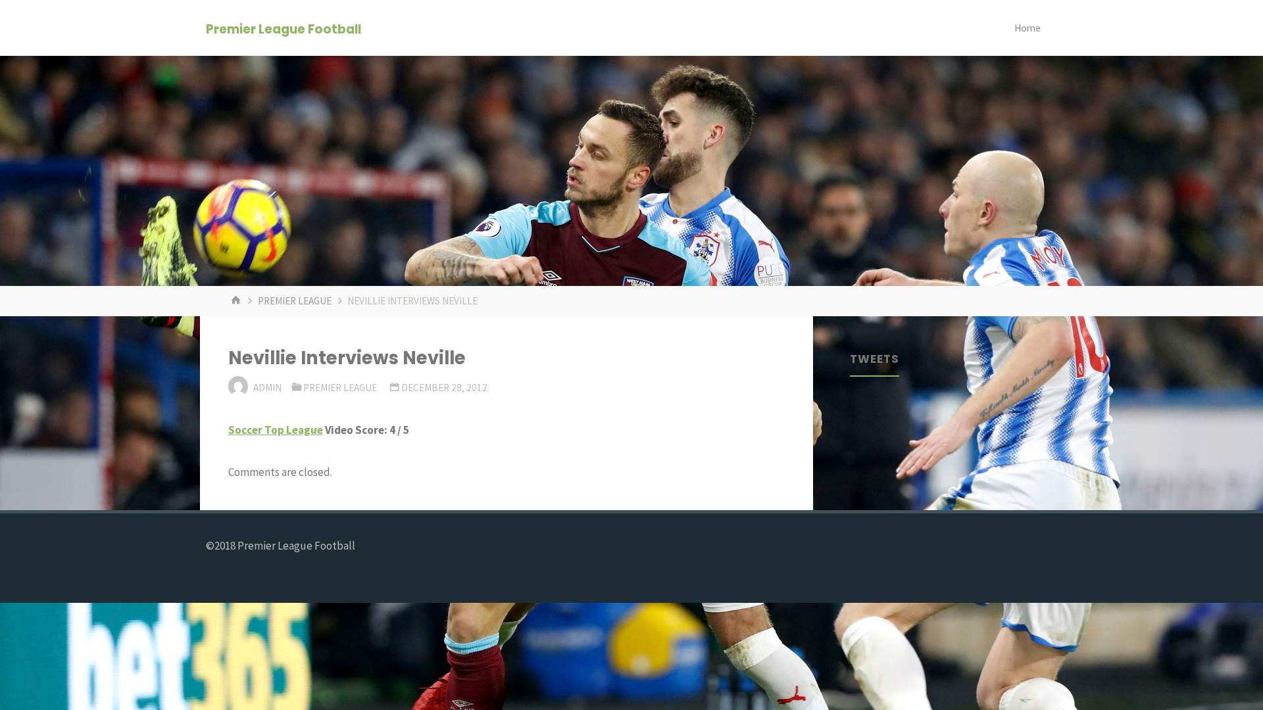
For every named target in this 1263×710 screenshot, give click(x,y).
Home (1027, 28)
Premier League (295, 301)
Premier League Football (283, 28)
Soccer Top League (275, 430)
